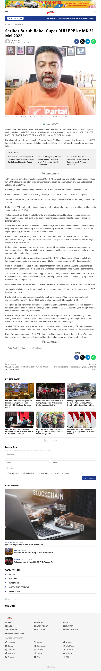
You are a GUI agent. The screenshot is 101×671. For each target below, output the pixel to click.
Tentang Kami (11, 630)
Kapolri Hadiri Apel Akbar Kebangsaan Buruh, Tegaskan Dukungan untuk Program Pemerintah (78, 161)
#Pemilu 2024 (14, 591)
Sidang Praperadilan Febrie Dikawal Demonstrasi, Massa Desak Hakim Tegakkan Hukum (80, 402)
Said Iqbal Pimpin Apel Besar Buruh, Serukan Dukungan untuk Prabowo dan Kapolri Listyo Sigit (49, 161)
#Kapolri (13, 578)
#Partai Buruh (12, 348)
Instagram (11, 649)
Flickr (39, 657)
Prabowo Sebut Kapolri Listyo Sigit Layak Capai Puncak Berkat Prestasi (81, 431)
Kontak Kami (39, 630)
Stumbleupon (41, 646)
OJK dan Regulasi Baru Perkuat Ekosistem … (25, 544)
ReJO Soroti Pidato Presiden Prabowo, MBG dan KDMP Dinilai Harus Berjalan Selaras (19, 431)
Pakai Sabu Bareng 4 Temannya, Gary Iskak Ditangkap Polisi (74, 367)
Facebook (11, 642)
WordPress (70, 646)
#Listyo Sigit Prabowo (19, 587)
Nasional (17, 550)
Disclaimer (68, 626)
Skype (39, 653)
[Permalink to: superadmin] (7, 41)
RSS (67, 657)
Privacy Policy (41, 626)
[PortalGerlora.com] (50, 12)
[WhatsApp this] (93, 41)
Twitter (39, 642)
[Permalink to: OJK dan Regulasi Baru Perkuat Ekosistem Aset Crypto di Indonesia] (50, 514)
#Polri (12, 574)
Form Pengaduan (70, 630)
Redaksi (8, 626)
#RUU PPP (25, 348)
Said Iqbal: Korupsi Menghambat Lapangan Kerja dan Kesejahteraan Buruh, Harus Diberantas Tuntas (21, 159)
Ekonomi (8, 542)
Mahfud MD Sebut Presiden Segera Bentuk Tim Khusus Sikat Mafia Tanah (27, 367)
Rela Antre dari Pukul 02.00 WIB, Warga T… (33, 562)
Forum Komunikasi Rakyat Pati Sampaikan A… (35, 552)
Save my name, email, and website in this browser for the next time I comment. (38, 473)
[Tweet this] (82, 41)
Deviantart (69, 649)
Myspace (11, 653)
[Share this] (76, 41)
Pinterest (69, 642)
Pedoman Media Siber (14, 633)
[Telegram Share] (87, 41)
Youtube (69, 653)
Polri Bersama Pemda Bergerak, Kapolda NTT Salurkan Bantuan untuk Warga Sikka (49, 431)
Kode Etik (38, 622)
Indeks (8, 622)
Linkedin (40, 649)
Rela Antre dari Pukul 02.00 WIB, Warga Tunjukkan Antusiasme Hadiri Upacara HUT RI (50, 402)
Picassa (11, 657)
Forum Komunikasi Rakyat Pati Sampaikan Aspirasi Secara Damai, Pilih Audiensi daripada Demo (18, 403)
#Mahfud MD (14, 583)
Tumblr (10, 646)
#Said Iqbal (36, 348)
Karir (65, 622)
